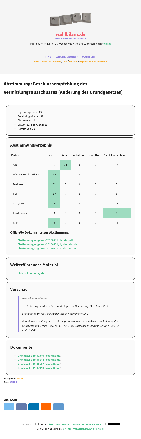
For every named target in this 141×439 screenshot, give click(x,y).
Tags (65, 61)
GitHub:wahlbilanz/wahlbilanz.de (84, 428)
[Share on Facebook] (21, 407)
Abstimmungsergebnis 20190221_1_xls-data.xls (47, 244)
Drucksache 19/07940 (31, 368)
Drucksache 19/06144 (31, 359)
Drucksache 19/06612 (31, 364)
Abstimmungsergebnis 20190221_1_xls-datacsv (47, 248)
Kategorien (55, 61)
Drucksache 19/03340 (31, 355)
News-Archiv (40, 61)
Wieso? (107, 43)
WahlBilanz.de (70, 34)
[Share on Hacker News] (46, 407)
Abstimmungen (67, 57)
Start (48, 57)
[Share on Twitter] (9, 407)
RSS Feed (73, 61)
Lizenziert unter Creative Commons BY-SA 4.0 (76, 424)
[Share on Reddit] (58, 407)
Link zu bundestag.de (31, 273)
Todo (20, 378)
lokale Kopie (52, 355)
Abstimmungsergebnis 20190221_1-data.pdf (45, 240)
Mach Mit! (89, 57)
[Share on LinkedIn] (33, 407)
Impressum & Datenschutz (93, 61)
